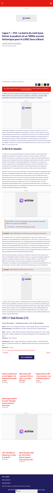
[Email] (45, 84)
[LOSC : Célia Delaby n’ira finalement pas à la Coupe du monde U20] (9, 445)
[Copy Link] (48, 84)
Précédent (5, 352)
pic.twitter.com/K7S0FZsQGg (19, 223)
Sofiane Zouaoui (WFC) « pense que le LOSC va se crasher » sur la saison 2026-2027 (26, 377)
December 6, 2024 (30, 226)
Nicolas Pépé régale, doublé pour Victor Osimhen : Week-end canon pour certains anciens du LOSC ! (26, 456)
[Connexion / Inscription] (2, 3)
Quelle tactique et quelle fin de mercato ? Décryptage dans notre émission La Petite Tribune (9, 401)
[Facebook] (36, 84)
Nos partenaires (6, 483)
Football (19, 81)
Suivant (48, 352)
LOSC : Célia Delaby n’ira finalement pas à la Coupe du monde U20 (9, 454)
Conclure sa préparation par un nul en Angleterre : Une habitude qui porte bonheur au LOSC (9, 377)
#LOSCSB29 (24, 221)
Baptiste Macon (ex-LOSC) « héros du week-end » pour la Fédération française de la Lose (43, 377)
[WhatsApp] (42, 84)
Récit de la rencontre (30, 350)
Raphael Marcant (7, 81)
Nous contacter (6, 479)
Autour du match (10, 350)
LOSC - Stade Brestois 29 (20, 350)
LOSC (22, 81)
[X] (39, 84)
